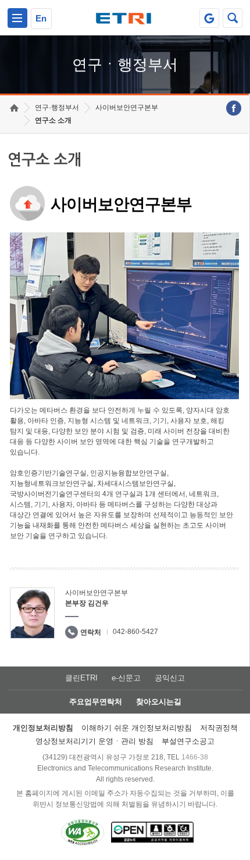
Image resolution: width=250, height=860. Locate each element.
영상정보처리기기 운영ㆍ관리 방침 (94, 741)
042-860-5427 (135, 632)
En (41, 18)
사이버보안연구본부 (126, 107)
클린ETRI (81, 677)
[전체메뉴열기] (17, 18)
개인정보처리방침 (43, 727)
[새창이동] (209, 18)
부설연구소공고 (188, 741)
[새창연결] (233, 108)
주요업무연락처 (95, 701)
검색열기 (232, 18)
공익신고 (170, 677)
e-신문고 (126, 677)
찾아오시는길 (158, 701)
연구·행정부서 (57, 107)
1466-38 (194, 757)
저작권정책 (219, 727)
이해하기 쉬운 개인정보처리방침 (136, 727)
